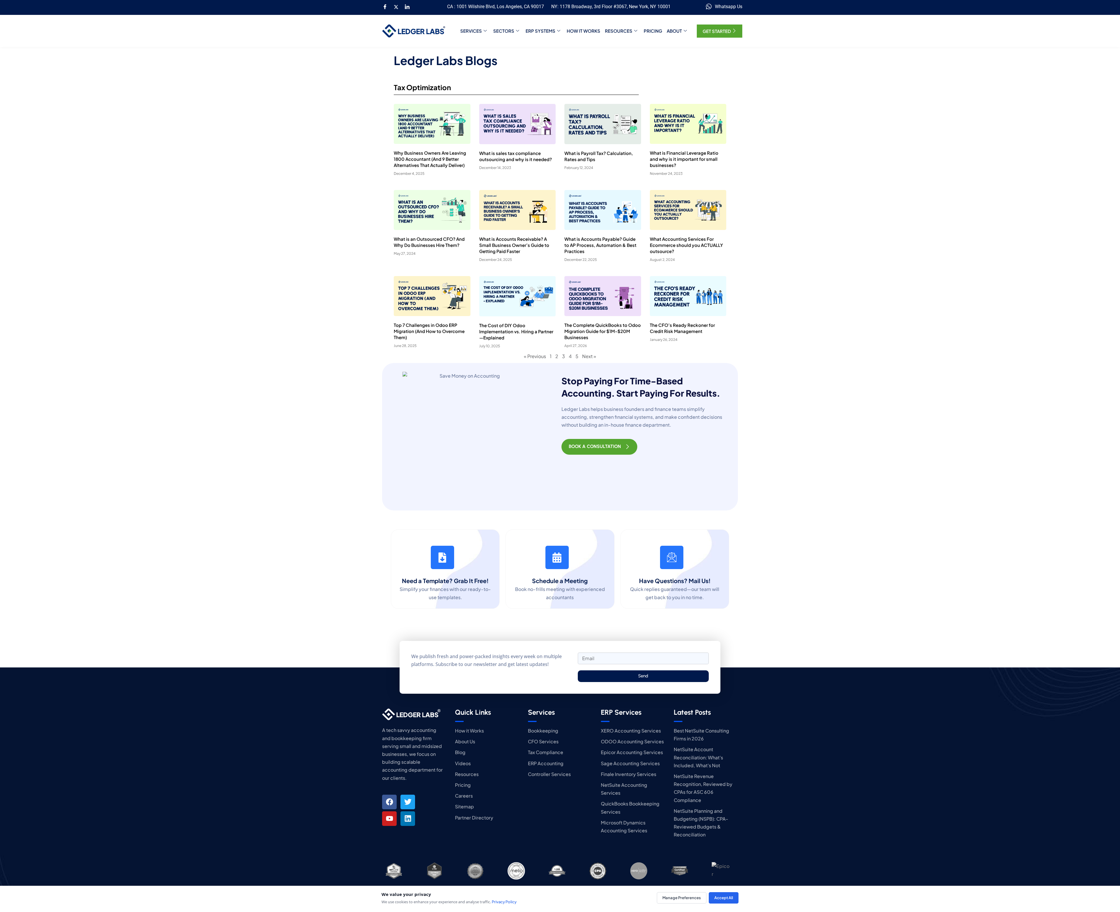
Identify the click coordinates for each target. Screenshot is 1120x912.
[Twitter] (396, 6)
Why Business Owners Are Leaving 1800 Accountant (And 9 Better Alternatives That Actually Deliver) (430, 159)
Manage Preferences (681, 897)
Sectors (503, 31)
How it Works (583, 31)
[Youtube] (389, 818)
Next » (589, 356)
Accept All (723, 897)
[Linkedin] (407, 818)
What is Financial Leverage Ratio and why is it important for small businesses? (684, 159)
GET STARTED (717, 31)
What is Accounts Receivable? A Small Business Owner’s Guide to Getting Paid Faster (514, 245)
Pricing (653, 31)
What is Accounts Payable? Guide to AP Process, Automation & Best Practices (600, 245)
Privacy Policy (504, 901)
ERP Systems (540, 31)
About (674, 31)
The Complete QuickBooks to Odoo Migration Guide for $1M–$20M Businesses (602, 331)
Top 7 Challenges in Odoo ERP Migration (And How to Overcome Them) (429, 331)
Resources (618, 31)
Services (471, 31)
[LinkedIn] (407, 6)
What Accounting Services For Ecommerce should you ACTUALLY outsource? (686, 245)
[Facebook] (385, 6)
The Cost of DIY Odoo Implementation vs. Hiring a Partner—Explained (516, 331)
